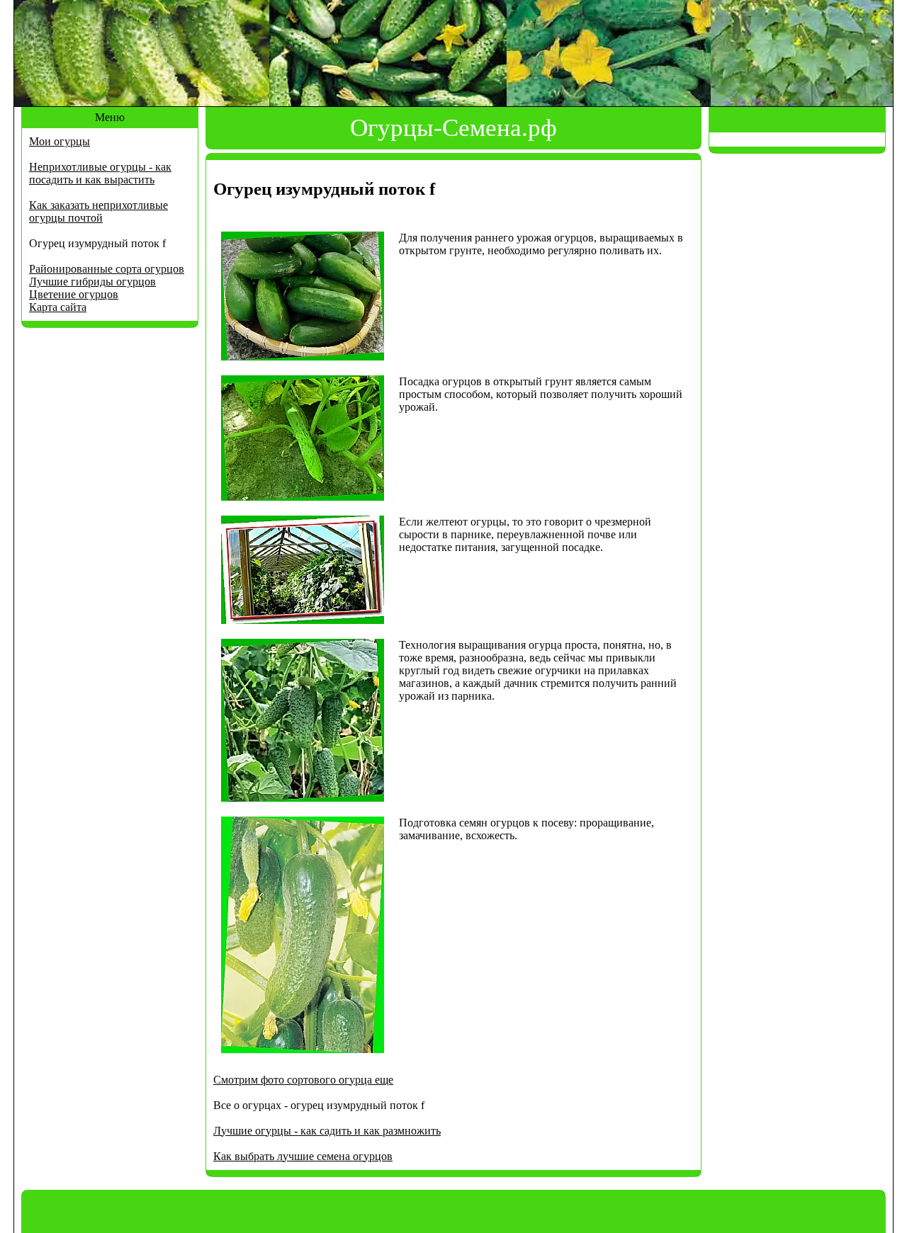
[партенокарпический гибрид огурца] (302, 497)
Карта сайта (57, 307)
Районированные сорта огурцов (106, 269)
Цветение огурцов (73, 294)
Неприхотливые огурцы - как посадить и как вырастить (100, 173)
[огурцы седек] (302, 620)
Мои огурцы (59, 141)
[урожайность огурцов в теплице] (302, 798)
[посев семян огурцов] (302, 1049)
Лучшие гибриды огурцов (92, 281)
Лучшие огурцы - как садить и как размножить (327, 1131)
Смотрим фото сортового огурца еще (303, 1080)
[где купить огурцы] (302, 357)
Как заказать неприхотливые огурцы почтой (98, 211)
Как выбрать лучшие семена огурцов (303, 1156)
